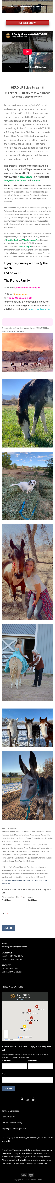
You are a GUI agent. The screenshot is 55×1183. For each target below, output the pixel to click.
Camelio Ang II (24, 246)
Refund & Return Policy (12, 1122)
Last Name (32, 900)
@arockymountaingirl (27, 287)
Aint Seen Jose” (30, 240)
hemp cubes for (11, 180)
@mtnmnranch (21, 294)
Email (5, 914)
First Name (6, 900)
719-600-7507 (16, 959)
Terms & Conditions (10, 1110)
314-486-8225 (16, 956)
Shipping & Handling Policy (14, 1128)
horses (22, 180)
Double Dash (12, 240)
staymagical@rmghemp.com (14, 946)
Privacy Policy (8, 1116)
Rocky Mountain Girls (19, 298)
